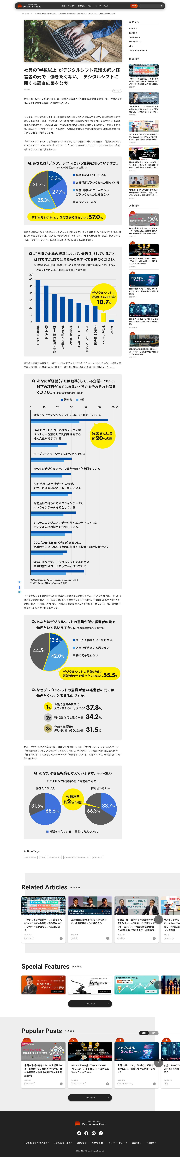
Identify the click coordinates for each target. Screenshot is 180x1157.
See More (90, 1003)
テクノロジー (134, 42)
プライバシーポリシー (117, 1143)
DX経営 (132, 29)
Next (158, 919)
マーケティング (55, 857)
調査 (43, 857)
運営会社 (80, 1143)
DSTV (134, 6)
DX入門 (132, 33)
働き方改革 (98, 857)
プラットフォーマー (137, 51)
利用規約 (150, 1143)
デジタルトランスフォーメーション (77, 857)
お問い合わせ (97, 1143)
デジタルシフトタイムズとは (35, 1143)
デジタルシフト (31, 857)
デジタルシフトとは (62, 1143)
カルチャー (117, 91)
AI (130, 46)
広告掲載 (135, 1143)
